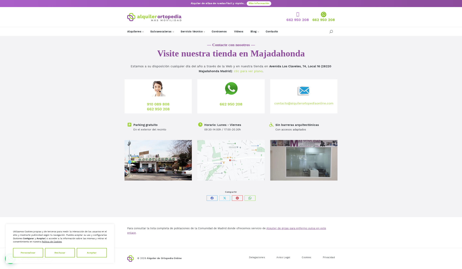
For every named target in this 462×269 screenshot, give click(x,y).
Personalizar (28, 253)
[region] (60, 243)
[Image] (158, 160)
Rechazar (60, 253)
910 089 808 (158, 104)
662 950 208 (158, 109)
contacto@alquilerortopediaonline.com (303, 103)
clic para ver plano (248, 71)
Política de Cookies (52, 242)
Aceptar (92, 253)
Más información (259, 3)
